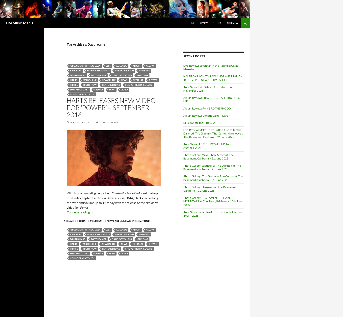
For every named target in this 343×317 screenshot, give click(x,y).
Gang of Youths (122, 75)
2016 (108, 65)
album (136, 65)
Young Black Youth (82, 94)
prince (74, 85)
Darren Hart (78, 75)
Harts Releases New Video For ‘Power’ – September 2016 (111, 107)
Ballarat (75, 70)
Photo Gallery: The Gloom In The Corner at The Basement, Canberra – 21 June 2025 (213, 178)
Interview (232, 23)
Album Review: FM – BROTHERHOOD (207, 108)
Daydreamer (98, 75)
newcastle (109, 80)
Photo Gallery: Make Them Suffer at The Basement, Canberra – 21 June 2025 (208, 156)
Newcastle (114, 220)
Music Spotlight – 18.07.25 (199, 122)
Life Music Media (19, 23)
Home (191, 23)
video (124, 89)
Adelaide (121, 65)
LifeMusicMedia (108, 122)
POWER (153, 80)
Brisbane (144, 70)
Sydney (98, 89)
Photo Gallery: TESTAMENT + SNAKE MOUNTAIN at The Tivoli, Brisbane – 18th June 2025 (213, 201)
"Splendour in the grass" (85, 65)
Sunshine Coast (79, 89)
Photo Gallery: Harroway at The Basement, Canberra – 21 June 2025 (210, 188)
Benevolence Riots (98, 70)
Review (204, 23)
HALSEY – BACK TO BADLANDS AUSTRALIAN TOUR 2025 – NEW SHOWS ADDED (213, 78)
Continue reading (80, 212)
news (124, 80)
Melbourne (89, 80)
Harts (73, 80)
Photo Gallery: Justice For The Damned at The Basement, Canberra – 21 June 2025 (212, 167)
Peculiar (138, 80)
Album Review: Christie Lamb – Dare (205, 115)
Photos (217, 23)
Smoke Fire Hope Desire (138, 85)
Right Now (90, 85)
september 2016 (111, 85)
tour (112, 89)
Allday (150, 65)
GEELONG (142, 75)
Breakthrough (124, 70)
